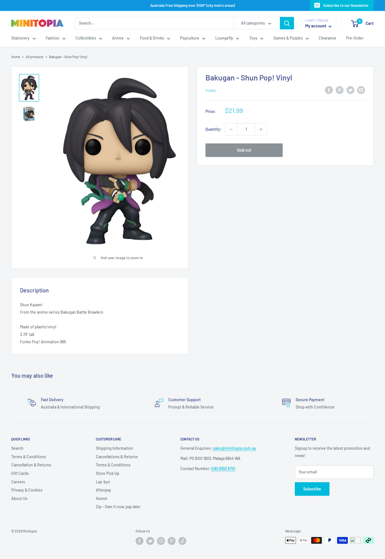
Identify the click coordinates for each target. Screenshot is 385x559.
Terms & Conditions (28, 456)
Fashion (52, 38)
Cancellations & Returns (117, 456)
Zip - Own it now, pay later (118, 506)
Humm (101, 498)
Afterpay (103, 490)
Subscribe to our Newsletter (346, 5)
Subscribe (312, 488)
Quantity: (213, 129)
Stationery (20, 38)
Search (17, 448)
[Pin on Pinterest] (340, 90)
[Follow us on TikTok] (182, 541)
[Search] (287, 23)
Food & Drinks (152, 38)
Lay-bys (103, 481)
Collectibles (86, 38)
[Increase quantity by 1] (261, 129)
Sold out (244, 150)
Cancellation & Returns (31, 464)
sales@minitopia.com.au (234, 448)
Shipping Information (114, 448)
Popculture (189, 38)
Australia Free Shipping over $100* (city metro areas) (192, 5)
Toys (253, 38)
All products (34, 57)
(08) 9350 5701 (223, 468)
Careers (18, 481)
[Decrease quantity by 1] (231, 129)
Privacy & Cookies (27, 490)
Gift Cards (20, 473)
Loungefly (224, 38)
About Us (19, 498)
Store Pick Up (107, 473)
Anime (118, 38)
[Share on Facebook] (329, 90)
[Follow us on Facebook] (139, 541)
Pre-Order (355, 38)
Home (15, 57)
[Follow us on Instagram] (161, 541)
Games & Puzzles (288, 38)
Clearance (327, 38)
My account (316, 26)
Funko (210, 91)
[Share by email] (361, 90)
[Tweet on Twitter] (350, 90)
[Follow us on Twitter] (150, 541)
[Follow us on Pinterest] (172, 541)
